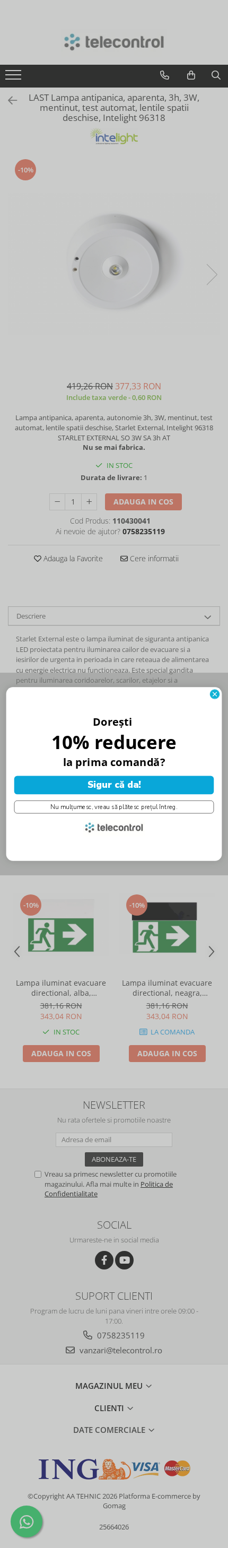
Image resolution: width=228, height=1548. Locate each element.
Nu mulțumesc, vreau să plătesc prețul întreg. (113, 807)
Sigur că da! (114, 785)
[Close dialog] (214, 694)
